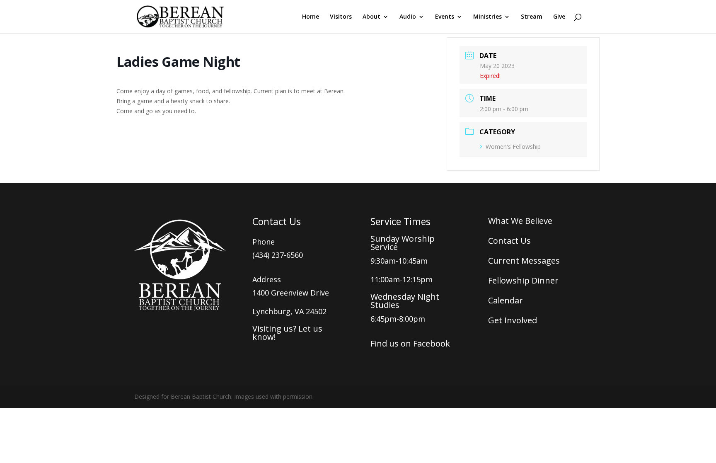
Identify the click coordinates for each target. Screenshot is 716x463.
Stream (531, 17)
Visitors (341, 17)
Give (559, 17)
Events (444, 17)
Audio (407, 17)
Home (310, 17)
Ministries (487, 17)
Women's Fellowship (513, 146)
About (371, 17)
